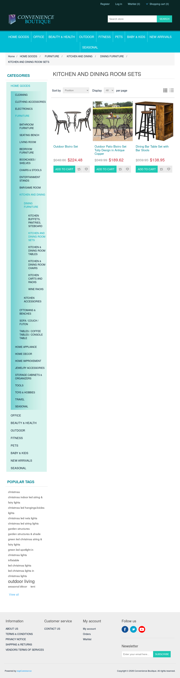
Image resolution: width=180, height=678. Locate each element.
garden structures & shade (24, 534)
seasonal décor (17, 586)
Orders (87, 634)
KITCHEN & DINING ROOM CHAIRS (36, 264)
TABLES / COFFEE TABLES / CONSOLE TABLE (31, 334)
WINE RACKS (35, 289)
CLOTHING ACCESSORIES (30, 101)
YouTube (142, 629)
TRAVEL (19, 399)
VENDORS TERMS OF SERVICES (25, 649)
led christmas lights (19, 565)
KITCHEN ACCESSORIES (32, 299)
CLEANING (21, 94)
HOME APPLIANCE (26, 347)
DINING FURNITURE (31, 204)
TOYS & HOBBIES (25, 392)
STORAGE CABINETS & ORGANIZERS (28, 376)
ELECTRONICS (24, 108)
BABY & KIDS (136, 36)
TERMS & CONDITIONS (19, 634)
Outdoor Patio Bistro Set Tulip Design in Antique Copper (110, 150)
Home (11, 56)
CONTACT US (52, 628)
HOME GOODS (18, 36)
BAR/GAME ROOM (30, 187)
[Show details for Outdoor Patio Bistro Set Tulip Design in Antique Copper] (113, 121)
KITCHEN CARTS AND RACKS (35, 278)
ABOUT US (12, 628)
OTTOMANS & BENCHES (28, 311)
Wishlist (87, 639)
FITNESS (104, 36)
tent (33, 586)
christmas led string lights (23, 523)
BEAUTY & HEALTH (62, 36)
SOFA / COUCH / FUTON (29, 322)
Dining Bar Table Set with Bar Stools (152, 148)
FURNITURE (22, 115)
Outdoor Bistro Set (65, 146)
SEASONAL (90, 47)
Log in (118, 4)
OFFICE (38, 36)
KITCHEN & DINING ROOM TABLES (36, 250)
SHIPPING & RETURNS (19, 644)
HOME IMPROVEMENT (28, 361)
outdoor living (21, 581)
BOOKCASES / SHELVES (28, 161)
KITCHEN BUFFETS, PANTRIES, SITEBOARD (35, 221)
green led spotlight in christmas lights (20, 552)
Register (105, 4)
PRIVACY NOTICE (16, 639)
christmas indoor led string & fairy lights (25, 499)
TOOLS (19, 385)
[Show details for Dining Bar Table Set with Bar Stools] (154, 121)
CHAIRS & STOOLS (30, 170)
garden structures (19, 528)
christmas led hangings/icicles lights (26, 510)
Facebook (125, 629)
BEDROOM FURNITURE (27, 150)
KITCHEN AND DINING (32, 194)
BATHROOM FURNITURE (27, 126)
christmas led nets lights (22, 518)
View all (14, 594)
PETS (119, 36)
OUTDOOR (86, 36)
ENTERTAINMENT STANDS (30, 178)
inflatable (13, 560)
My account (89, 628)
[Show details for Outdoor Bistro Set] (72, 121)
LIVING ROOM (28, 142)
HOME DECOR (23, 354)
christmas (14, 492)
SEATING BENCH (29, 135)
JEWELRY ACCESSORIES (29, 368)
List (171, 90)
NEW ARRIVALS (161, 36)
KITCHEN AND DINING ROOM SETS (36, 236)
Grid (165, 90)
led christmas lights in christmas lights (21, 573)
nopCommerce (24, 670)
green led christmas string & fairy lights (25, 541)
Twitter (133, 629)
